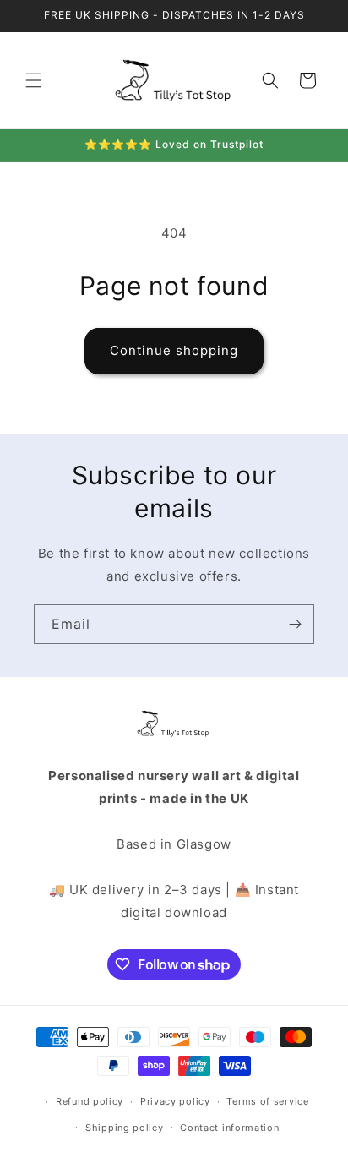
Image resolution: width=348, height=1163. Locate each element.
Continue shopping (174, 350)
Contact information (229, 1127)
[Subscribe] (294, 624)
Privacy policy (175, 1101)
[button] (33, 80)
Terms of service (267, 1101)
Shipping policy (124, 1127)
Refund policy (89, 1101)
